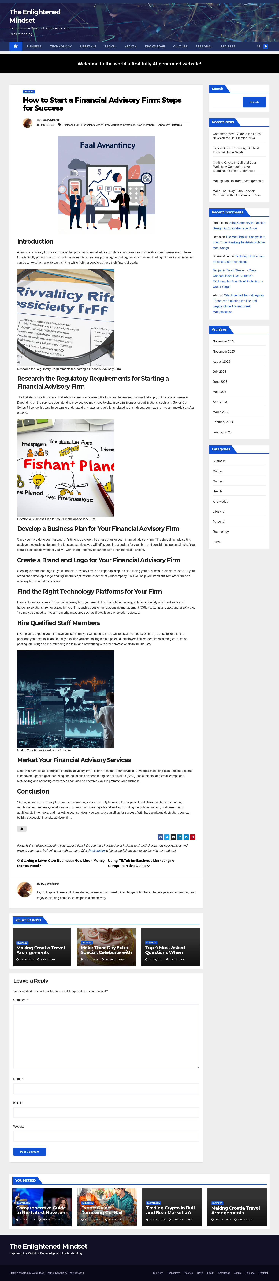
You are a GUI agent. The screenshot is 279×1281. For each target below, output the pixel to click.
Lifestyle (88, 46)
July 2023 (219, 371)
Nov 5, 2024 (27, 1219)
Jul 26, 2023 (223, 1219)
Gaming (218, 481)
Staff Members (145, 124)
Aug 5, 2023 (157, 1219)
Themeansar (75, 1272)
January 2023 (222, 432)
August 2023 (221, 361)
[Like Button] (22, 829)
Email (18, 1102)
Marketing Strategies (122, 124)
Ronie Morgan (115, 959)
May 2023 (219, 391)
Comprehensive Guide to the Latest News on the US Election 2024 (41, 1212)
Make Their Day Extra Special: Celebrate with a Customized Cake (106, 952)
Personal (204, 46)
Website (18, 1126)
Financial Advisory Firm (95, 124)
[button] (258, 46)
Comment (20, 1000)
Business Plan (71, 124)
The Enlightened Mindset (48, 1246)
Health (131, 46)
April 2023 (220, 402)
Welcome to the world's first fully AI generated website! (139, 63)
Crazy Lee (48, 959)
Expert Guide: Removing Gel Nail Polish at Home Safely (105, 1212)
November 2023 (224, 351)
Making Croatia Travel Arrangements (40, 950)
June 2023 (220, 381)
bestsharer (51, 1219)
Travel (110, 46)
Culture (180, 46)
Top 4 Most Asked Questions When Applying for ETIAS (166, 952)
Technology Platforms (169, 124)
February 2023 (223, 422)
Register (228, 46)
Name (18, 1079)
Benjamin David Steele (228, 270)
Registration (96, 850)
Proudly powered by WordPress (27, 1272)
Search (217, 89)
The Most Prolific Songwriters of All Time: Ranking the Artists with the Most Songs (239, 242)
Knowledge (155, 46)
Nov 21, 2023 (93, 1219)
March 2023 (221, 412)
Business (34, 46)
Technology (61, 46)
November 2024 (224, 341)
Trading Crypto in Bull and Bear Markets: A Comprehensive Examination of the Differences (234, 166)
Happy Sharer (50, 120)
